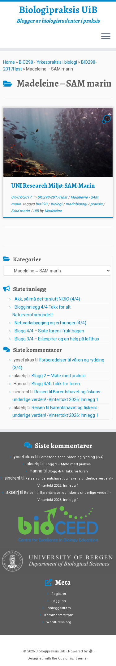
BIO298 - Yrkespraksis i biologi (48, 62)
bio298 (42, 204)
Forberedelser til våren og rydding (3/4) (71, 457)
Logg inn (58, 601)
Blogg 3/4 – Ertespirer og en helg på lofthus (57, 338)
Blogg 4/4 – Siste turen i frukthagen (49, 330)
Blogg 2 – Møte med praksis (59, 375)
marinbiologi (77, 204)
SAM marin (21, 211)
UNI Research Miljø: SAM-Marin (53, 185)
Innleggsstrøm (59, 608)
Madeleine (53, 211)
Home (9, 62)
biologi (57, 204)
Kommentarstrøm (58, 615)
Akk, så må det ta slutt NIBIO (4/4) (47, 299)
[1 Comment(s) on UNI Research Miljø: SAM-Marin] (107, 124)
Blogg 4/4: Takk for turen (56, 383)
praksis (96, 204)
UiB (36, 211)
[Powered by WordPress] (90, 650)
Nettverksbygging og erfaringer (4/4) (50, 322)
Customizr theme (72, 658)
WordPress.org (58, 622)
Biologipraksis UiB (58, 9)
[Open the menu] (105, 36)
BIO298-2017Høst (52, 197)
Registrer (58, 594)
